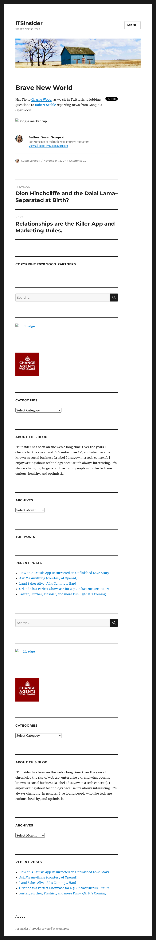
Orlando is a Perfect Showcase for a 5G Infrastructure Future (64, 589)
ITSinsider (29, 23)
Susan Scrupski (30, 160)
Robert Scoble (45, 105)
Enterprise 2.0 (77, 160)
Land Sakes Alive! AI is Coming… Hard (47, 583)
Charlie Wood (41, 99)
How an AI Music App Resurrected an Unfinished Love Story (64, 573)
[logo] (66, 335)
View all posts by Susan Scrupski (48, 146)
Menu (132, 25)
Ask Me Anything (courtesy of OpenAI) (48, 578)
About (20, 916)
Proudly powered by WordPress (50, 928)
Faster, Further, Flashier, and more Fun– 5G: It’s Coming (62, 594)
